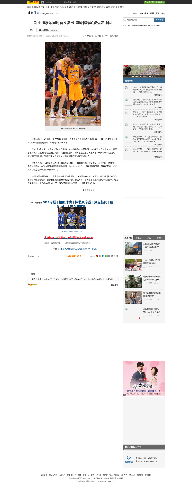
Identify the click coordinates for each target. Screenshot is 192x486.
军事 (38, 7)
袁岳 (135, 87)
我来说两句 (48, 30)
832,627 (149, 250)
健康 (99, 7)
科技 (80, 7)
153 (157, 250)
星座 (122, 7)
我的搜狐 (67, 2)
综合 (163, 13)
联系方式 (94, 475)
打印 (99, 36)
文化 (43, 7)
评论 (160, 95)
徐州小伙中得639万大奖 (94, 279)
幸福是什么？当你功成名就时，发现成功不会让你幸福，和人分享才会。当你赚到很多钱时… (147, 126)
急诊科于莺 (137, 149)
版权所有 (120, 478)
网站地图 (131, 475)
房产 (90, 7)
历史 (48, 7)
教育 (103, 7)
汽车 (85, 7)
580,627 (149, 283)
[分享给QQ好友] (100, 256)
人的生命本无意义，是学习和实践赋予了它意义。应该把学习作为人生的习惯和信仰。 (147, 114)
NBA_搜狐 (45, 14)
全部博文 (148, 475)
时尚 (94, 7)
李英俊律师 (137, 137)
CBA (141, 13)
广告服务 (78, 475)
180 (157, 283)
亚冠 (152, 13)
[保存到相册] (80, 129)
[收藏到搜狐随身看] (106, 256)
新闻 (34, 7)
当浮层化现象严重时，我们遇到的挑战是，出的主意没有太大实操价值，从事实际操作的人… (147, 89)
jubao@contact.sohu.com (105, 481)
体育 (52, 7)
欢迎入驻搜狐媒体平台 (155, 2)
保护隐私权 (103, 475)
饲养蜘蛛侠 (139, 26)
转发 (156, 95)
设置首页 (43, 475)
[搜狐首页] (33, 2)
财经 (71, 7)
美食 (117, 7)
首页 (29, 7)
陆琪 (135, 124)
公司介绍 (123, 475)
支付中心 (61, 475)
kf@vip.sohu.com (150, 461)
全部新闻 (140, 475)
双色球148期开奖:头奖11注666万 (68, 279)
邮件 (75, 2)
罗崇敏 (135, 112)
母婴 (108, 7)
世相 (76, 7)
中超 (146, 13)
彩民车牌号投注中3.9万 (42, 279)
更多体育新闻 (88, 190)
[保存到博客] (113, 256)
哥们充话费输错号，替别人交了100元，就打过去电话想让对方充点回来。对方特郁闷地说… (147, 139)
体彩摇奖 (110, 279)
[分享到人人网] (103, 256)
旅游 (113, 7)
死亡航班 (131, 26)
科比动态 (54, 14)
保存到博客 (114, 36)
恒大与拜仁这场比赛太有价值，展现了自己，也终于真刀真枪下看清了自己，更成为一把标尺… (147, 102)
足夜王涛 (136, 100)
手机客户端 (89, 36)
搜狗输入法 (53, 475)
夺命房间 (147, 26)
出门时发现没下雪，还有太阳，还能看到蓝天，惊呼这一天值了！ (147, 151)
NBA (57, 7)
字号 (106, 36)
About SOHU (114, 475)
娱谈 (66, 7)
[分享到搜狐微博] (97, 256)
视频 (62, 7)
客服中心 (86, 475)
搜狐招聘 (70, 475)
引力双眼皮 (155, 26)
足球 (157, 13)
